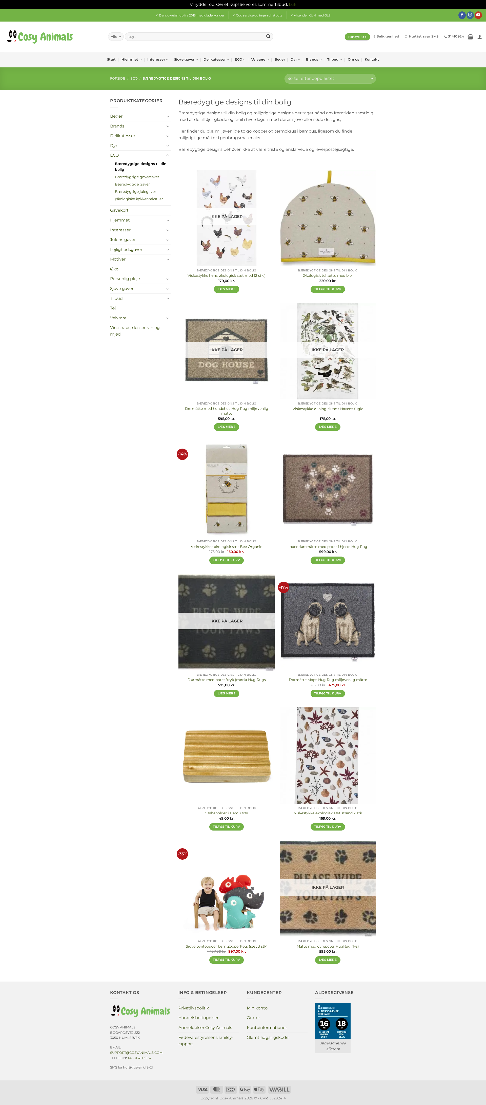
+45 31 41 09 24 (139, 1058)
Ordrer (253, 1017)
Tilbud (333, 59)
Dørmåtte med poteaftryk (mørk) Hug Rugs (227, 679)
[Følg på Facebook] (462, 15)
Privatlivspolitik (193, 1008)
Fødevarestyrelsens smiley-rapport (205, 1040)
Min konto (257, 1008)
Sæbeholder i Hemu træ (226, 813)
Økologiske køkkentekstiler (139, 199)
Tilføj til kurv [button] (327, 289)
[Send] (268, 36)
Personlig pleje (125, 278)
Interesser (156, 59)
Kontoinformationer (267, 1027)
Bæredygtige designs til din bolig (141, 166)
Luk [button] (292, 4)
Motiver (118, 259)
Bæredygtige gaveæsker (137, 177)
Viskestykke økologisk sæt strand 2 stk (328, 813)
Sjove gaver (184, 59)
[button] (470, 36)
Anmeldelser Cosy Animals (205, 1027)
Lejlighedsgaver (126, 249)
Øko (114, 268)
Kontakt (372, 59)
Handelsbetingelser (198, 1017)
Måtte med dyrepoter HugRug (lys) (328, 946)
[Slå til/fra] (168, 116)
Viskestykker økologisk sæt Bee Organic (226, 546)
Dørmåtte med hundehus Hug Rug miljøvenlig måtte (226, 411)
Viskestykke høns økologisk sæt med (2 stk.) (227, 275)
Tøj (113, 308)
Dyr (294, 59)
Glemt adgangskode (268, 1037)
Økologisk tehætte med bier (328, 275)
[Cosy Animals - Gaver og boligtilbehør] (52, 37)
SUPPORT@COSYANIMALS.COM (136, 1053)
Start (111, 59)
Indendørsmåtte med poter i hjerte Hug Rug (328, 546)
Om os (353, 59)
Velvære (258, 59)
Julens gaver (123, 239)
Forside (117, 78)
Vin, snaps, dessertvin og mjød (135, 331)
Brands (312, 59)
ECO (238, 59)
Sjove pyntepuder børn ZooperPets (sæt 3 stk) (227, 946)
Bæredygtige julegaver (135, 191)
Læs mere (226, 289)
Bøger (280, 59)
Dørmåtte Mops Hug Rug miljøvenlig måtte (328, 679)
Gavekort (119, 210)
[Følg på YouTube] (478, 15)
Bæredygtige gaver (132, 184)
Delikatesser (215, 59)
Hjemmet (130, 59)
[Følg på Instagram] (470, 15)
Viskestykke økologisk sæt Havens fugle (328, 409)
